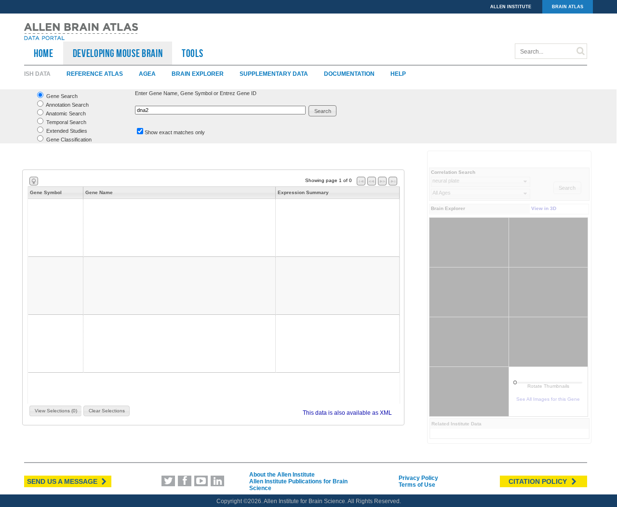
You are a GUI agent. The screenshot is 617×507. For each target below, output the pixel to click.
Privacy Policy (418, 478)
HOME (44, 53)
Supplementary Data (274, 73)
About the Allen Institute (282, 474)
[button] (322, 110)
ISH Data (37, 73)
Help (398, 73)
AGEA (147, 73)
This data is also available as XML (347, 412)
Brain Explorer (198, 73)
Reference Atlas (95, 73)
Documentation (349, 73)
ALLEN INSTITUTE (510, 6)
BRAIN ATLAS (567, 6)
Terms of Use (417, 484)
